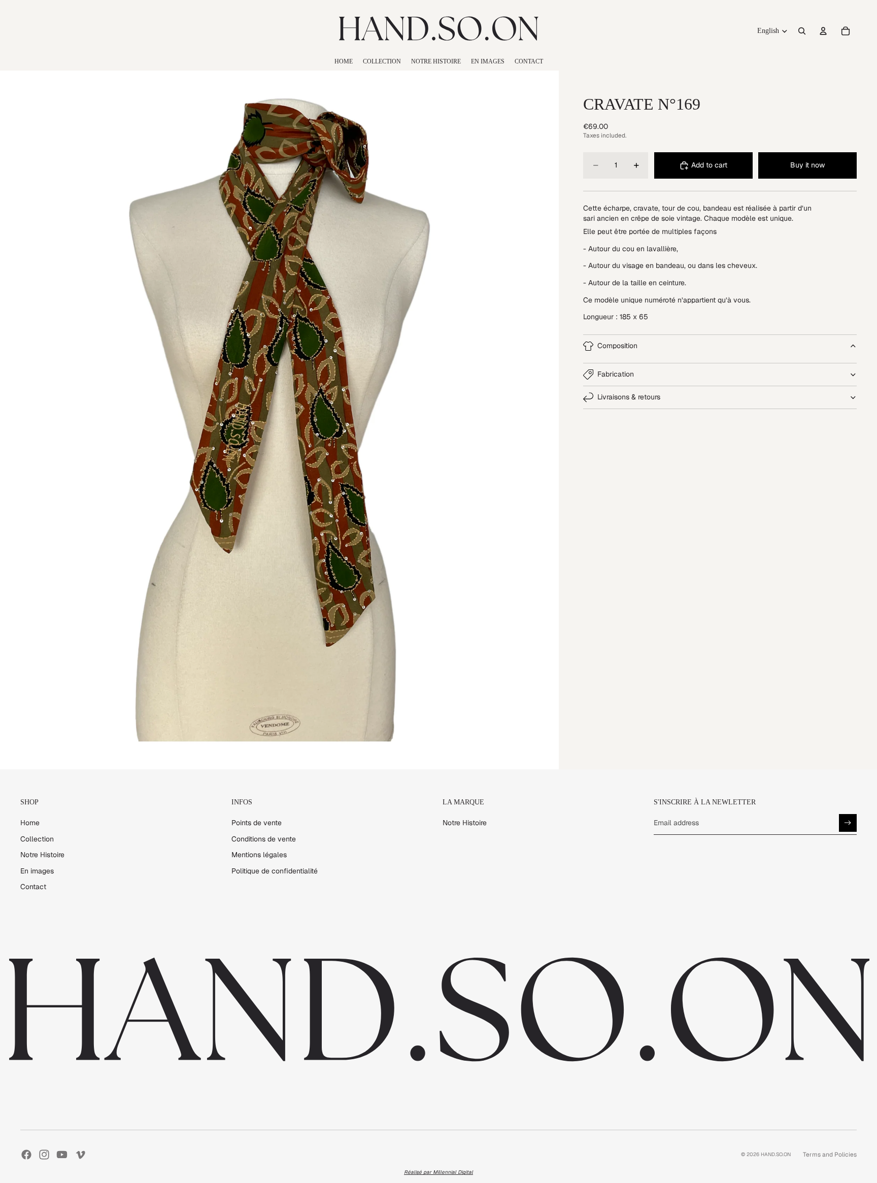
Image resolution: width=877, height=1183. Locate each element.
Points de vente (256, 822)
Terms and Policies (830, 1155)
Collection (37, 838)
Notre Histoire (42, 854)
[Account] (823, 31)
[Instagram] (44, 1154)
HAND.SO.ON (776, 1154)
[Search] (802, 31)
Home (30, 822)
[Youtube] (62, 1154)
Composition (617, 345)
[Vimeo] (80, 1154)
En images (37, 870)
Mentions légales (259, 854)
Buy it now (807, 165)
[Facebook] (26, 1154)
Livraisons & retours (628, 397)
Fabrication (615, 374)
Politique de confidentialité (274, 870)
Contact (33, 886)
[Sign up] (848, 823)
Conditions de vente (263, 838)
